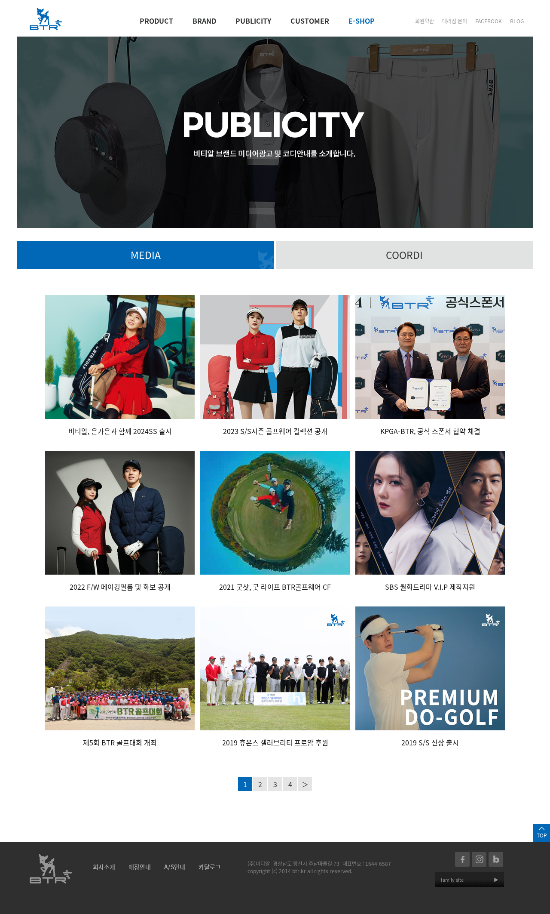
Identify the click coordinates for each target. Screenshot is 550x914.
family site (469, 879)
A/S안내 (174, 866)
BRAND (204, 20)
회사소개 (104, 866)
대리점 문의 (454, 21)
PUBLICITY (253, 20)
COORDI (404, 254)
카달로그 (210, 866)
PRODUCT (156, 20)
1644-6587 (378, 863)
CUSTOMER (309, 20)
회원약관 (424, 21)
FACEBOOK (488, 21)
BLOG (517, 21)
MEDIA (146, 254)
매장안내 (139, 866)
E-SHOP (361, 20)
